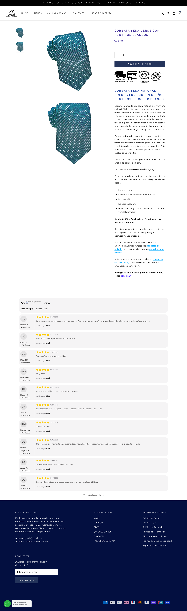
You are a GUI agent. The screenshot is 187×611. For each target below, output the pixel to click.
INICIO (25, 13)
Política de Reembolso (154, 532)
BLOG (96, 527)
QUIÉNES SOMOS (103, 532)
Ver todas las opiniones (93, 495)
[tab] (27, 309)
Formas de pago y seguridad (157, 541)
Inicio (96, 518)
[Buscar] (168, 13)
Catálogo (98, 522)
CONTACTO (79, 13)
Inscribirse (26, 580)
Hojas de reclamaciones (155, 545)
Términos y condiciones (155, 536)
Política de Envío (151, 518)
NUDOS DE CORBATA (101, 13)
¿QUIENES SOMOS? (57, 13)
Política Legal (149, 522)
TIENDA (38, 13)
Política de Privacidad (153, 527)
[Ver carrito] (174, 13)
